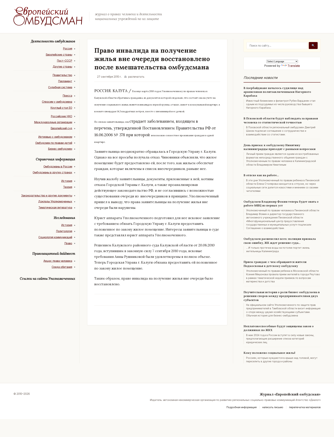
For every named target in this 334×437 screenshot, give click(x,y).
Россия (67, 48)
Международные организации (53, 122)
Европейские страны (59, 54)
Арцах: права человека (57, 261)
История (66, 181)
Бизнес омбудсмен (60, 148)
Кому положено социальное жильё (269, 352)
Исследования (64, 218)
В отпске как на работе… (261, 175)
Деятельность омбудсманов (53, 41)
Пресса (67, 95)
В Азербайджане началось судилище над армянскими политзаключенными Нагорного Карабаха (277, 91)
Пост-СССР (64, 60)
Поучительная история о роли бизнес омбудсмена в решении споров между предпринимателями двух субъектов (282, 296)
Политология (64, 231)
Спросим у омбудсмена (57, 101)
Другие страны (62, 66)
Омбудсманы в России (57, 166)
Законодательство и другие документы (46, 195)
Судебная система (60, 87)
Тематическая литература (55, 207)
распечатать (136, 76)
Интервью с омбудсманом (55, 136)
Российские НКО (61, 116)
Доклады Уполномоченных (55, 201)
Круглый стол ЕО (61, 107)
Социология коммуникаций (55, 237)
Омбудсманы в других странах (52, 172)
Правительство (62, 75)
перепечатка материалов (305, 407)
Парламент (65, 81)
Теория (67, 187)
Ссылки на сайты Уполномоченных (47, 278)
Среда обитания (62, 267)
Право (68, 243)
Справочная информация (55, 159)
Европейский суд (61, 128)
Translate (294, 65)
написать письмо (272, 407)
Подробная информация (241, 407)
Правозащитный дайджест (53, 253)
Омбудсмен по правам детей (53, 143)
